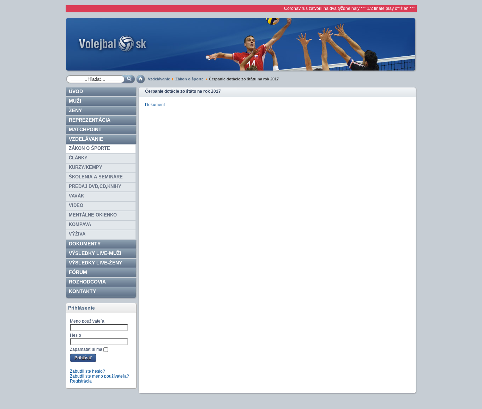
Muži (75, 101)
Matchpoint (85, 129)
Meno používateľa (87, 321)
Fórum (78, 272)
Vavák (76, 196)
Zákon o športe (189, 79)
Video (76, 205)
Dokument (155, 104)
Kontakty (82, 291)
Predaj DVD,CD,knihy (95, 186)
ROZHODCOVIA (87, 282)
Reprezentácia (89, 120)
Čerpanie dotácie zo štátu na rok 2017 (183, 91)
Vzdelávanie (159, 79)
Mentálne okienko (93, 215)
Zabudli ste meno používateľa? (99, 376)
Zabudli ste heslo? (87, 371)
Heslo (75, 335)
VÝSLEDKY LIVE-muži (95, 253)
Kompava (80, 224)
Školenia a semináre (96, 176)
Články (78, 157)
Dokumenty (85, 243)
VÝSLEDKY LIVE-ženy (95, 262)
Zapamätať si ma (86, 349)
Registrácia (81, 381)
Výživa (77, 234)
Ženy (75, 110)
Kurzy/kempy (85, 167)
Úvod (76, 91)
